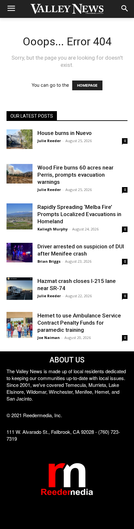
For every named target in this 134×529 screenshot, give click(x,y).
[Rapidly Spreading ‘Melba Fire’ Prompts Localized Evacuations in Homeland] (20, 216)
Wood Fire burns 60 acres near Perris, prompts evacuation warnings (75, 174)
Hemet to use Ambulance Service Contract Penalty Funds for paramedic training (79, 322)
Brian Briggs (48, 261)
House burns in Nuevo (64, 133)
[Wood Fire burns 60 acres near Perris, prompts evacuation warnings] (20, 174)
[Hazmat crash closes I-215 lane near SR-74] (20, 288)
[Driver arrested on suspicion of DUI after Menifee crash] (20, 252)
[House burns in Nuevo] (20, 139)
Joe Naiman (48, 337)
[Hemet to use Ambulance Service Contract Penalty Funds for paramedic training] (20, 325)
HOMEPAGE (87, 85)
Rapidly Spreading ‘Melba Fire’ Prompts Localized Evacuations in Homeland (79, 214)
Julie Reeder (49, 140)
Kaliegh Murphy (52, 229)
